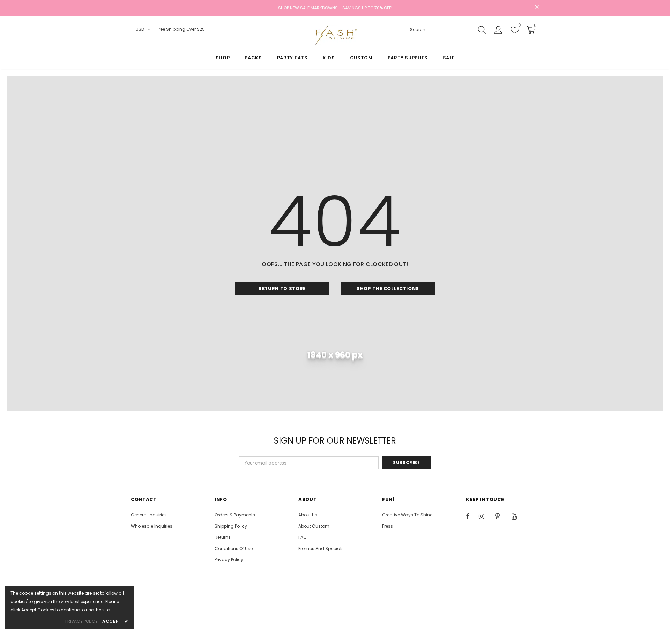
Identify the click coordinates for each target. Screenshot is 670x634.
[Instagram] (485, 516)
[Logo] (335, 35)
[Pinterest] (501, 516)
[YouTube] (518, 516)
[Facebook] (472, 516)
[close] (536, 7)
